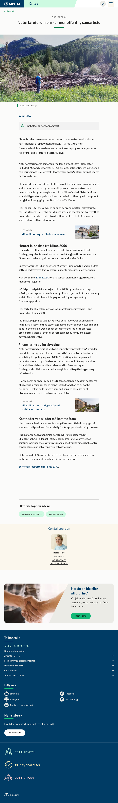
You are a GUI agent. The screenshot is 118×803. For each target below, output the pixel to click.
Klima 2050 (42, 277)
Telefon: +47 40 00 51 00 (16, 646)
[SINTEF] (12, 3)
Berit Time (59, 552)
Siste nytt (10, 11)
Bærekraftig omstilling (32, 514)
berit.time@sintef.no (59, 563)
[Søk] (30, 3)
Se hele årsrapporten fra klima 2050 (38, 466)
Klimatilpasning (56, 514)
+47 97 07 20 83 (59, 560)
